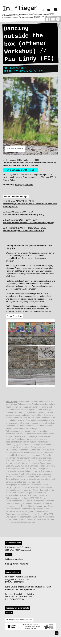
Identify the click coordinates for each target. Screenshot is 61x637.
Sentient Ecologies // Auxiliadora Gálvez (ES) (23, 230)
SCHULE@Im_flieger (15, 67)
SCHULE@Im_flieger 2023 (28, 160)
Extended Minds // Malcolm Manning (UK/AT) (23, 214)
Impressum (11, 608)
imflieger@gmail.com (24, 184)
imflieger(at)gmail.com (14, 559)
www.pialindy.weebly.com (24, 522)
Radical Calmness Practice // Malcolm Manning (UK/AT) (28, 222)
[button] (9, 353)
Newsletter (24, 564)
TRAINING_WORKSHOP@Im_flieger (23, 71)
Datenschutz (23, 608)
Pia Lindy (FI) (12, 402)
